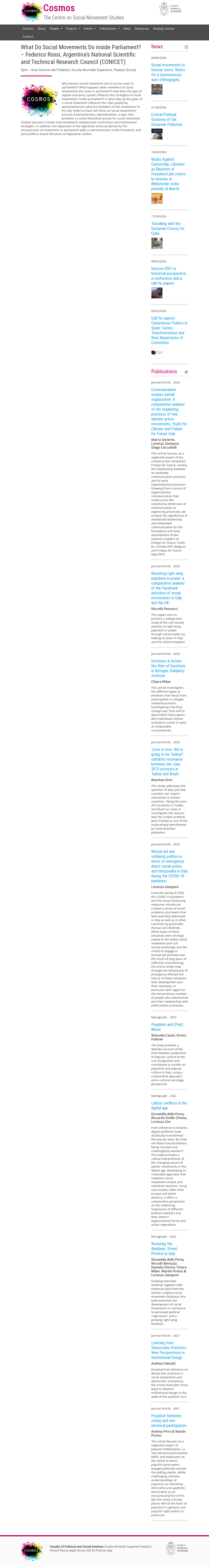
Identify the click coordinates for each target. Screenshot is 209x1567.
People (56, 29)
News (127, 28)
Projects (73, 29)
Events (90, 29)
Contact (28, 36)
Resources (142, 28)
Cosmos (28, 28)
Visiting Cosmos (164, 28)
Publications (110, 29)
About (42, 28)
